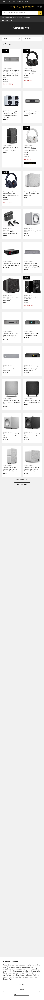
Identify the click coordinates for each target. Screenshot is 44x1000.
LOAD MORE (22, 485)
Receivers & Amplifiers (23, 17)
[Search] (40, 13)
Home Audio (11, 17)
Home (4, 17)
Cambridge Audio (7, 20)
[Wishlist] (38, 7)
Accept (21, 984)
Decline (21, 990)
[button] (3, 7)
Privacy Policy (8, 979)
